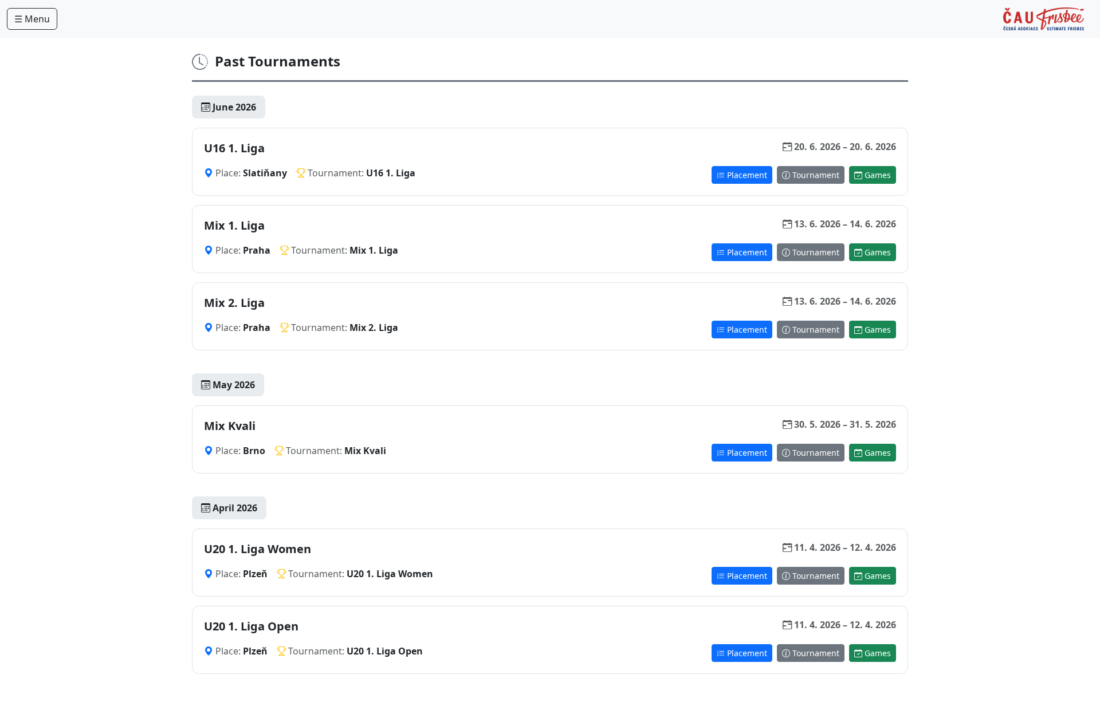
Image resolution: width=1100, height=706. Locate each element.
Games (876, 174)
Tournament (814, 174)
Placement (746, 174)
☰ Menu (32, 19)
